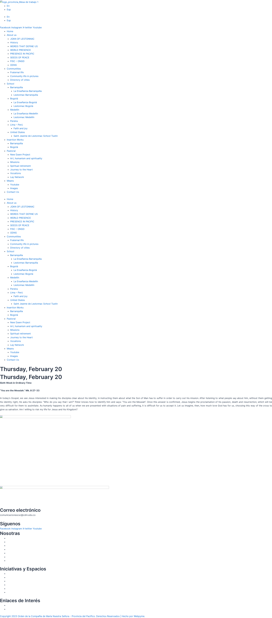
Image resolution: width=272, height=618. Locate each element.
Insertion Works (15, 139)
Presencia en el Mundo (19, 549)
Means (10, 180)
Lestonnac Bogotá (23, 106)
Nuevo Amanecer (16, 556)
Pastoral (11, 150)
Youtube (14, 184)
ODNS (13, 65)
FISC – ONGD (17, 61)
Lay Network (17, 177)
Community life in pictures (24, 76)
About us (11, 35)
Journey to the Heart (21, 169)
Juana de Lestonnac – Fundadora (24, 541)
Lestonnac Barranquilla (26, 94)
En (8, 5)
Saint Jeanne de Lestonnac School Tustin (36, 135)
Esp (9, 9)
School (10, 83)
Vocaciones (13, 553)
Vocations (15, 173)
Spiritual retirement (20, 165)
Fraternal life (17, 72)
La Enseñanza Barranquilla (28, 91)
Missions (14, 162)
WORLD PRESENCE (20, 50)
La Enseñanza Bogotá (25, 102)
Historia (11, 538)
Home (10, 31)
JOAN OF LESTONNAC (22, 38)
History (14, 42)
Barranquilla (16, 143)
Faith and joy (20, 128)
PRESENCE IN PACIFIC (22, 53)
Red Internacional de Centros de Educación (30, 581)
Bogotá (14, 147)
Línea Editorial (14, 577)
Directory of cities (20, 79)
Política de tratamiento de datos (24, 605)
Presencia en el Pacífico (19, 545)
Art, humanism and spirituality (26, 158)
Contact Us (13, 191)
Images (14, 188)
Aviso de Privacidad (17, 609)
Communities (14, 68)
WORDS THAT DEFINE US (24, 46)
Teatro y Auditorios (17, 584)
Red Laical (12, 560)
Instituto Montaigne (17, 573)
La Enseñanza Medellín (26, 113)
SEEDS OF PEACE (19, 57)
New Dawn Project (20, 154)
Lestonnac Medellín (24, 117)
